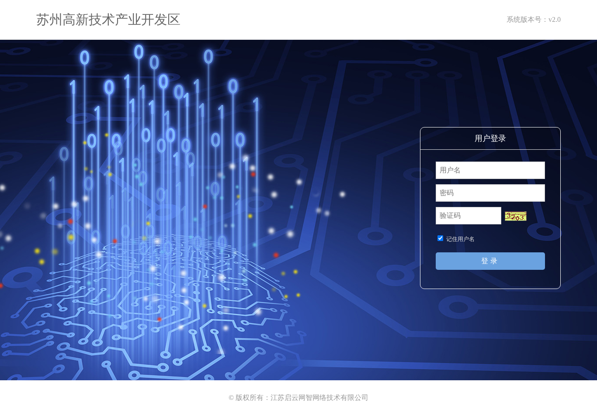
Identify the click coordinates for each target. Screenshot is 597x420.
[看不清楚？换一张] (516, 216)
